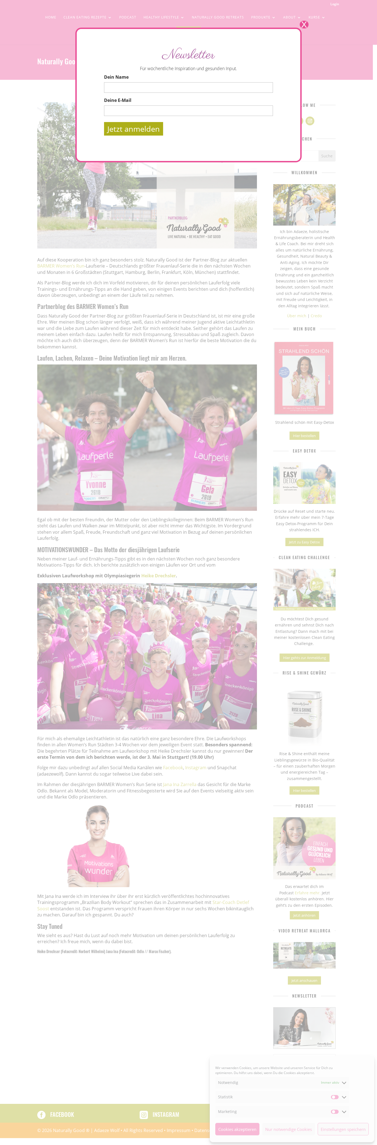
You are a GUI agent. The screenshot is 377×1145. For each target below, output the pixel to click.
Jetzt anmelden (133, 129)
